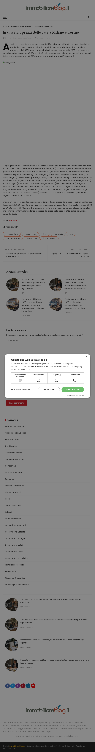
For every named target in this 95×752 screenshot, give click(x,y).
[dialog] (47, 376)
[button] (20, 390)
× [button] (86, 357)
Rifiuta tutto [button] (49, 389)
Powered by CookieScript (75, 395)
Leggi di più (25, 369)
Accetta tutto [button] (72, 389)
